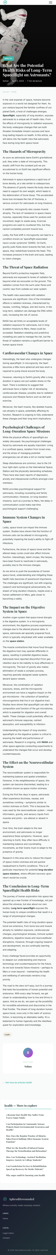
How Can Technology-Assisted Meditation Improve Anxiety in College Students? (26, 1158)
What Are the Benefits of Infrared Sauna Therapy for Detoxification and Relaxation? (26, 1149)
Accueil (6, 92)
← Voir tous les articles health (17, 1082)
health (8, 58)
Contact (6, 1238)
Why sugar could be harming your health (25, 1175)
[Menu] (50, 2)
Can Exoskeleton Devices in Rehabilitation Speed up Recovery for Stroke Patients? (26, 1167)
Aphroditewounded (21, 1199)
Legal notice (8, 1233)
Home (5, 1218)
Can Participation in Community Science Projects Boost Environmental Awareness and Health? (27, 1127)
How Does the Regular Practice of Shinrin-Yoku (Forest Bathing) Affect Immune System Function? (27, 1139)
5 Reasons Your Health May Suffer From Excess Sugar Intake (25, 1116)
